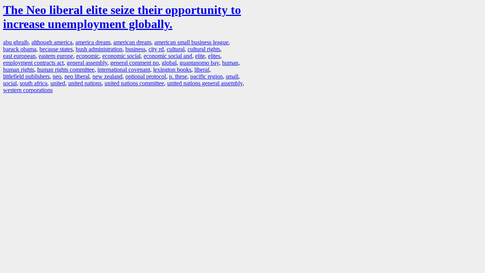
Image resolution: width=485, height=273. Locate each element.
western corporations (28, 90)
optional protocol (145, 76)
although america (51, 42)
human (230, 63)
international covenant (123, 69)
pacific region (206, 76)
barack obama (19, 49)
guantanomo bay (199, 63)
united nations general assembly (204, 83)
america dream (92, 42)
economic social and (168, 56)
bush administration (99, 49)
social (10, 83)
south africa (33, 83)
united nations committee (134, 83)
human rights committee (65, 69)
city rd (156, 49)
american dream (132, 42)
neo (57, 76)
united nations (85, 83)
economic (87, 56)
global (169, 63)
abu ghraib (15, 42)
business (135, 49)
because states (56, 49)
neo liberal (76, 76)
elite (200, 56)
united (57, 83)
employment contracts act (33, 63)
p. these (178, 76)
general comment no (134, 63)
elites (214, 56)
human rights (18, 69)
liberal (201, 69)
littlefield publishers (26, 76)
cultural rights (204, 49)
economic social (121, 56)
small (232, 76)
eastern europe (56, 56)
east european (19, 56)
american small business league (191, 42)
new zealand (107, 76)
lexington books (172, 69)
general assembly (87, 63)
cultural (176, 49)
